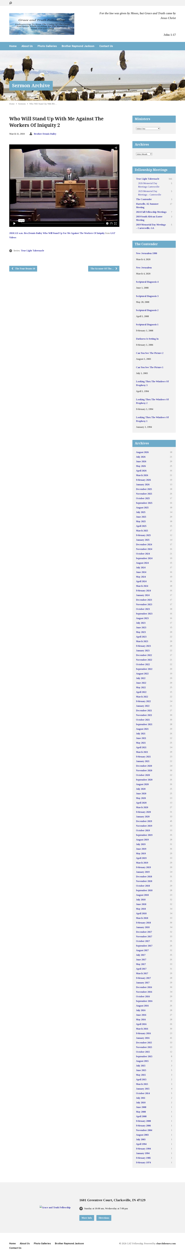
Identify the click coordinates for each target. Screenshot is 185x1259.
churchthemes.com (166, 1243)
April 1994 (141, 1144)
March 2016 (142, 1029)
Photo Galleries (47, 46)
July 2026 (140, 457)
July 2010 (140, 1102)
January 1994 (142, 1153)
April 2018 (141, 913)
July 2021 (140, 733)
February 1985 (143, 1158)
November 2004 (144, 1130)
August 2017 (142, 950)
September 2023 (144, 613)
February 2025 (143, 535)
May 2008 (141, 1112)
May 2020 (141, 798)
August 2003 (142, 1135)
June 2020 (141, 793)
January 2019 (142, 872)
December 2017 (144, 932)
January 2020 (142, 816)
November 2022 (144, 660)
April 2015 (141, 1079)
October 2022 (143, 664)
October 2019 (143, 830)
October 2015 (143, 1052)
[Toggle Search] (10, 3)
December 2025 (144, 489)
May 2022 (141, 687)
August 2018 (142, 895)
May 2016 (141, 1019)
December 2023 (144, 600)
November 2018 (144, 881)
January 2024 (142, 595)
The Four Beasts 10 (24, 268)
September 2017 (144, 946)
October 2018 (143, 886)
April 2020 (141, 803)
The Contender (144, 199)
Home (13, 46)
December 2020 (144, 766)
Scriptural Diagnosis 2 (147, 310)
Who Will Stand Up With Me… (43, 103)
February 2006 (143, 1125)
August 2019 (142, 839)
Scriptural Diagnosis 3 (147, 296)
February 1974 (143, 1162)
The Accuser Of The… (102, 268)
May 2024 (141, 577)
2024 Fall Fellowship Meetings (151, 212)
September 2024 (144, 558)
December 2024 (144, 544)
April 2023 (141, 636)
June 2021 (141, 738)
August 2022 (142, 673)
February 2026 (143, 480)
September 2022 (144, 669)
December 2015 (144, 1042)
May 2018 (141, 909)
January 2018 (142, 927)
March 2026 (142, 475)
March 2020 (142, 807)
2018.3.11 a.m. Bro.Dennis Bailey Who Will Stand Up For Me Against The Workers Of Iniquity (57, 233)
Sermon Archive (31, 85)
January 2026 (142, 484)
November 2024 (144, 549)
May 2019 (141, 853)
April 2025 (141, 526)
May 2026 (141, 466)
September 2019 (144, 835)
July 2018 (140, 899)
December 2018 (144, 876)
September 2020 (144, 779)
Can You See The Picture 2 (149, 353)
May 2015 (141, 1075)
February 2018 (143, 922)
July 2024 (140, 567)
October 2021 (143, 720)
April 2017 (141, 969)
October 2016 (143, 996)
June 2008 (141, 1107)
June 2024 (141, 572)
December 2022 (144, 655)
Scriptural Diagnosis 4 (147, 282)
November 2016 (144, 992)
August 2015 (142, 1061)
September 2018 (144, 890)
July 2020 (140, 789)
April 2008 (141, 1116)
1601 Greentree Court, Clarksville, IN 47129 (112, 1200)
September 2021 (144, 724)
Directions (104, 1218)
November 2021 (144, 715)
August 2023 (142, 618)
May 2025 (141, 521)
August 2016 (142, 1005)
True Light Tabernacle (32, 250)
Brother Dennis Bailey (45, 134)
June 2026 (141, 461)
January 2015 (142, 1088)
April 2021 (141, 747)
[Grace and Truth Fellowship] (55, 1207)
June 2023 (141, 627)
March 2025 (142, 530)
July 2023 (140, 623)
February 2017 (143, 978)
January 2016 (142, 1038)
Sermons (22, 103)
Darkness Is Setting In (147, 339)
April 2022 (141, 692)
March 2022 (142, 696)
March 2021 (142, 752)
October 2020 (143, 775)
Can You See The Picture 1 (149, 367)
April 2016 (141, 1024)
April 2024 (141, 581)
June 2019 (141, 849)
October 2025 (143, 498)
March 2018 (142, 918)
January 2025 (142, 540)
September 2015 (144, 1056)
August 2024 (142, 563)
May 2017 (141, 964)
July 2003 (140, 1139)
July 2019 (140, 844)
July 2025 (140, 512)
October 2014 (143, 1093)
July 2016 (140, 1010)
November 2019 (144, 826)
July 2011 (140, 1098)
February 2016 (143, 1033)
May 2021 (141, 743)
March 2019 (142, 862)
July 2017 (140, 955)
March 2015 (142, 1084)
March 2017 (142, 973)
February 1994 (143, 1148)
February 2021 (143, 756)
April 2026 (141, 470)
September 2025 (144, 503)
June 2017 (141, 959)
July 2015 (140, 1065)
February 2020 (143, 812)
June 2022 (141, 683)
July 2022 (140, 678)
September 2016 (144, 1001)
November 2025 (144, 494)
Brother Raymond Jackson (78, 46)
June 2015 (141, 1070)
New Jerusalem (144, 267)
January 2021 (142, 761)
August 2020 (142, 784)
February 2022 (143, 701)
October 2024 (143, 553)
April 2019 (141, 858)
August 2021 (142, 729)
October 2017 (143, 941)
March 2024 (142, 586)
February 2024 (143, 590)
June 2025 (141, 517)
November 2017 (144, 936)
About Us (27, 46)
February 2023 (143, 646)
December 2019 (144, 821)
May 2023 (141, 632)
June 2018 (141, 904)
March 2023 (142, 641)
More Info (87, 1218)
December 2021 (144, 710)
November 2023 (144, 604)
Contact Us (106, 46)
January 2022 (142, 706)
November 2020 (144, 770)
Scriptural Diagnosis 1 (147, 324)
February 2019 (143, 867)
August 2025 (142, 507)
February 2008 (143, 1121)
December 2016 (144, 987)
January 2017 (142, 982)
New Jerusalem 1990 (146, 253)
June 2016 (141, 1015)
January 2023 (142, 650)
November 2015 (144, 1047)
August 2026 (142, 452)
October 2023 (143, 609)
